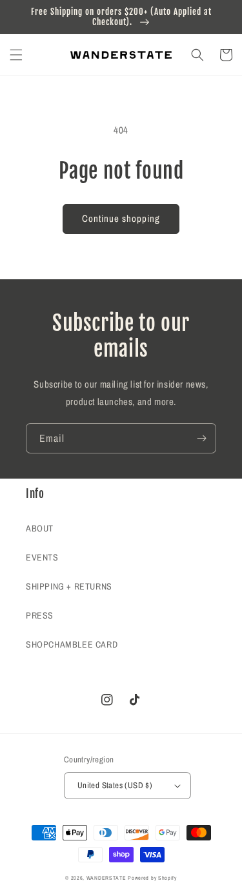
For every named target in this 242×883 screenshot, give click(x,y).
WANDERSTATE (106, 878)
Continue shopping (121, 218)
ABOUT (40, 528)
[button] (16, 55)
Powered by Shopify (152, 878)
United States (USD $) (114, 785)
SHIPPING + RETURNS (69, 586)
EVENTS (42, 557)
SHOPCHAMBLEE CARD (71, 644)
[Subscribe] (201, 438)
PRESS (40, 615)
